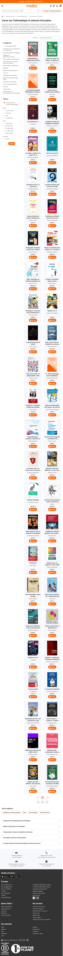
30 (47, 802)
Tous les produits (9, 16)
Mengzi (52, 504)
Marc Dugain (33, 409)
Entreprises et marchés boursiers (11, 812)
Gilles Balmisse (33, 441)
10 (38, 802)
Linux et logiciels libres (10, 84)
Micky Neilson (33, 598)
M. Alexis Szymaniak (33, 535)
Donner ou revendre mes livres (53, 11)
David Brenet (52, 535)
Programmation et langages (11, 53)
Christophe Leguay (52, 786)
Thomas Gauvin (33, 63)
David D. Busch (33, 252)
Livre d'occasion (33, 812)
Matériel (5, 68)
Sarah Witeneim (52, 346)
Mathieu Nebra (33, 754)
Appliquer (11, 143)
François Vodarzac (33, 157)
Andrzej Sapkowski (33, 472)
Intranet (5, 86)
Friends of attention (52, 661)
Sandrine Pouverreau (52, 63)
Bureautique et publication (11, 59)
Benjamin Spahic (33, 630)
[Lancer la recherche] (38, 11)
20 (42, 802)
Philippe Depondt (33, 189)
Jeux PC (5, 73)
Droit (24, 812)
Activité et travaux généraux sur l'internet (11, 49)
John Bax (52, 94)
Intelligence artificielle (10, 75)
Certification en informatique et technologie (11, 92)
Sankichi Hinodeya (52, 313)
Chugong (33, 124)
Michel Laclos (33, 378)
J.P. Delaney (32, 691)
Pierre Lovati (33, 346)
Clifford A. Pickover (52, 126)
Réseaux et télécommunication (9, 55)
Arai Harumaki (33, 315)
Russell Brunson (52, 723)
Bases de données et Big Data (10, 78)
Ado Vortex (33, 786)
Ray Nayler (33, 565)
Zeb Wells (52, 598)
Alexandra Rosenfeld (33, 723)
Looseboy (33, 660)
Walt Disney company (52, 409)
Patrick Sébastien (52, 691)
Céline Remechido (52, 567)
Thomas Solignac (52, 220)
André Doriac (33, 220)
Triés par (35, 37)
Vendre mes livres (44, 812)
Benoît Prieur (33, 283)
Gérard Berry (52, 283)
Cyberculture (7, 89)
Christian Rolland (33, 502)
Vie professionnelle (22, 16)
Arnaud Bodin (52, 630)
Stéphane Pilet (52, 472)
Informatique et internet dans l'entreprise (10, 62)
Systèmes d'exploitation (10, 70)
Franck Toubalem (33, 94)
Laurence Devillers (52, 155)
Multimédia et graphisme (10, 65)
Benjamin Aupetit (52, 252)
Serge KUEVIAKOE (52, 378)
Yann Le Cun (52, 441)
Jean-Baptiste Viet (52, 754)
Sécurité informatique (9, 82)
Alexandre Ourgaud (52, 189)
